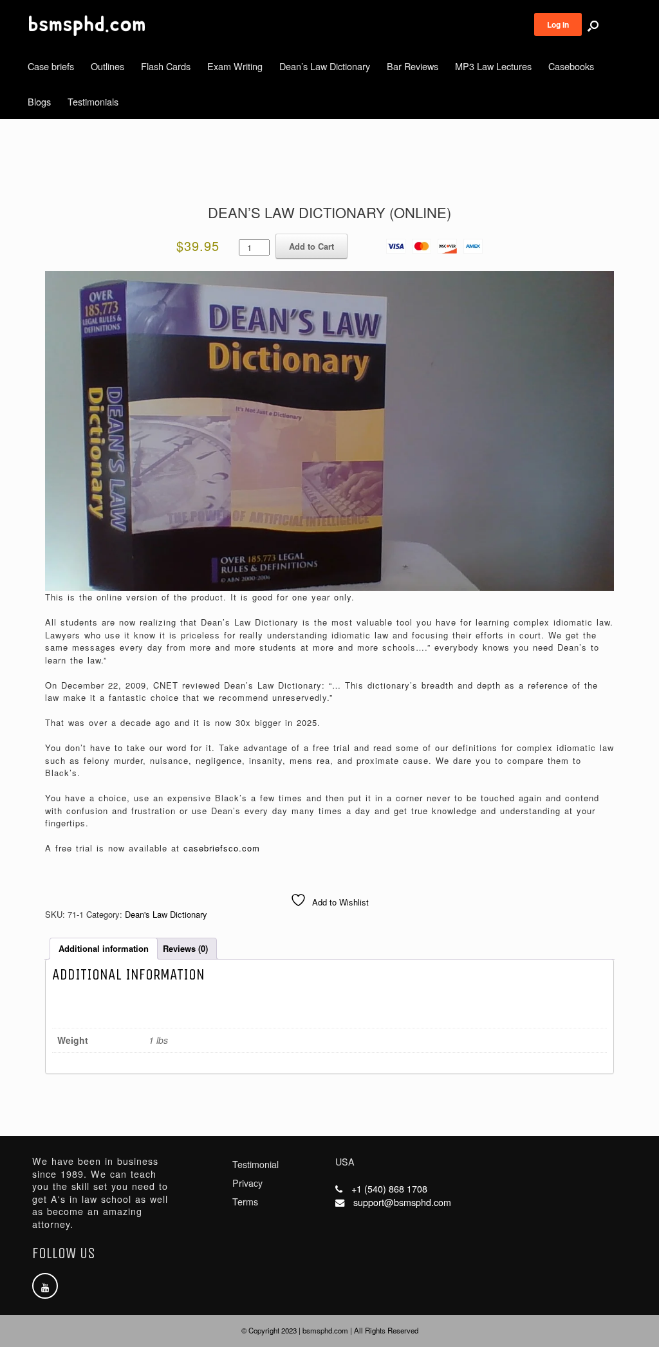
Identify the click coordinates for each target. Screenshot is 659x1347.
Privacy (247, 1182)
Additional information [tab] (104, 948)
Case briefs (51, 66)
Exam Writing (235, 66)
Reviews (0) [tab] (185, 948)
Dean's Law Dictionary (166, 914)
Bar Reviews (412, 66)
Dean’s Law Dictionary (324, 66)
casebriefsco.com (221, 848)
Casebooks (571, 66)
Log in (558, 24)
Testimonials (93, 101)
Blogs (39, 101)
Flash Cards (165, 66)
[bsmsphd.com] (87, 25)
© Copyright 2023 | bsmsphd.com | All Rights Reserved (329, 1330)
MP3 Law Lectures (493, 66)
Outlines (107, 66)
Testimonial (255, 1164)
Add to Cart (311, 246)
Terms (245, 1201)
